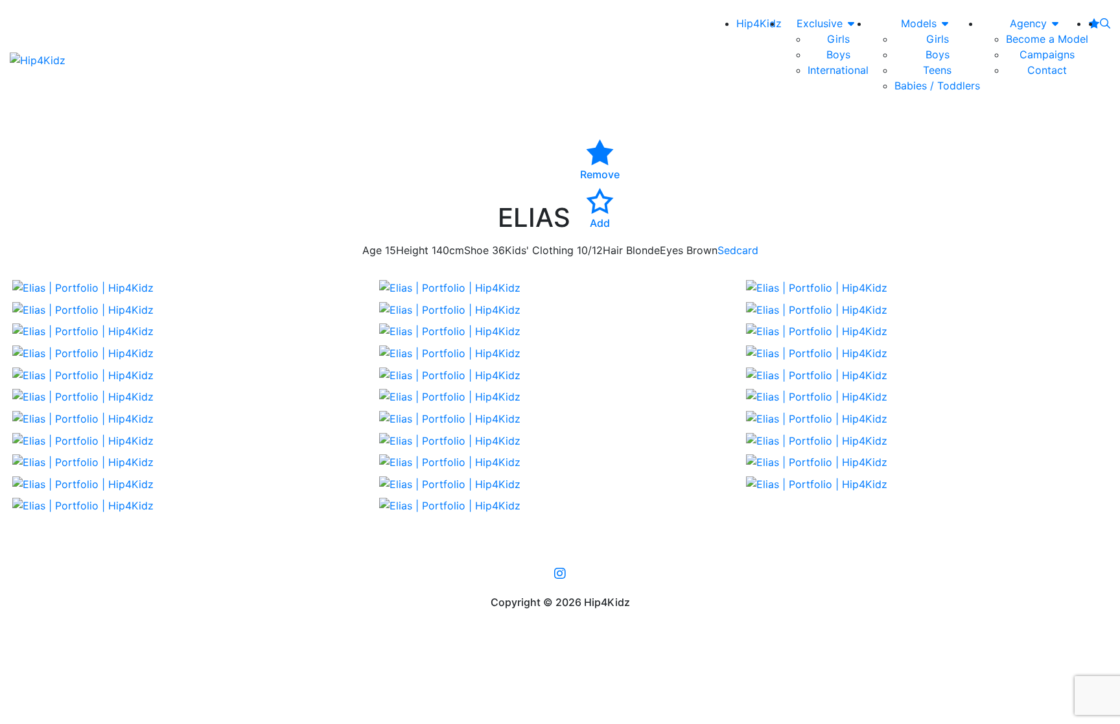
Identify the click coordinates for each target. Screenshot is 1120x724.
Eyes (671, 250)
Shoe (476, 250)
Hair (613, 250)
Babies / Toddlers (937, 85)
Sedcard (738, 250)
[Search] (1105, 23)
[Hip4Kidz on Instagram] (560, 572)
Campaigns (1047, 54)
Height (412, 250)
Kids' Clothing (539, 250)
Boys (838, 54)
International (838, 70)
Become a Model (1047, 38)
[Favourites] (1094, 23)
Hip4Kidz (759, 23)
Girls (838, 38)
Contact (1047, 70)
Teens (937, 70)
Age (372, 250)
